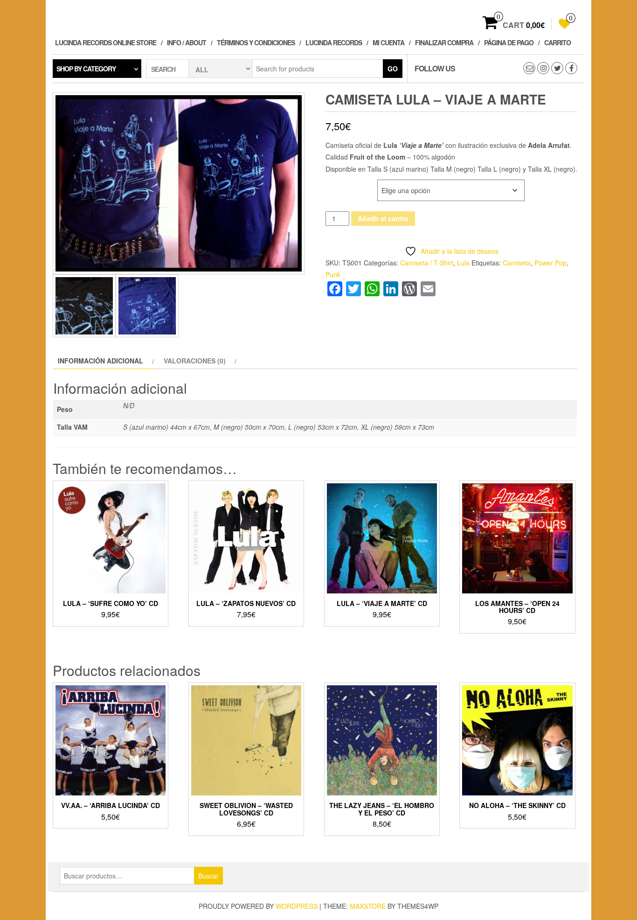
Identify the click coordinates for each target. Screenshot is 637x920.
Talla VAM (342, 184)
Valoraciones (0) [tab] (195, 360)
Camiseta (517, 262)
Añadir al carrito (383, 218)
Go (393, 68)
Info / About (186, 42)
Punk (332, 274)
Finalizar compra (444, 42)
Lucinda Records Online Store (105, 42)
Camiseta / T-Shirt (426, 262)
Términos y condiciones (256, 42)
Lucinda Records (333, 42)
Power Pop (550, 262)
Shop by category (86, 68)
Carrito (557, 42)
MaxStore (368, 906)
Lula (463, 262)
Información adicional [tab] (100, 360)
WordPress (297, 906)
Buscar (208, 875)
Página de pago (508, 42)
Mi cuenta (388, 42)
